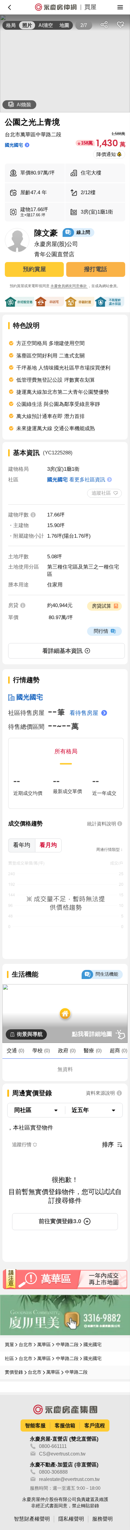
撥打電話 (95, 269)
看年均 (21, 845)
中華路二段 (67, 1344)
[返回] (10, 7)
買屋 (9, 1344)
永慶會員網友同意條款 (69, 286)
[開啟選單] (120, 7)
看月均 (48, 845)
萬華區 (44, 1344)
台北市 (25, 1344)
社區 (9, 1358)
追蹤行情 (21, 1144)
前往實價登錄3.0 (60, 1221)
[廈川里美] (65, 1315)
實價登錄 (14, 1372)
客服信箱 (65, 1425)
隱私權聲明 (71, 1519)
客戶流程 (94, 1425)
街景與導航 (30, 1034)
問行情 (101, 631)
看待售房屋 (84, 713)
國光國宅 (29, 697)
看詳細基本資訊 (62, 651)
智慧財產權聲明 (32, 1519)
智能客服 (35, 1425)
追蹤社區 (101, 493)
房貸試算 (101, 606)
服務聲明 (102, 1519)
